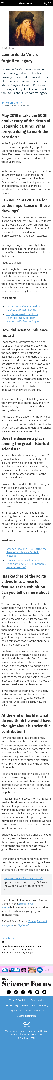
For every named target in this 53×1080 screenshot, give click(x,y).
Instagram (7, 925)
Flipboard (23, 925)
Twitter (32, 921)
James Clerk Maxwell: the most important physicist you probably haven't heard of (26, 564)
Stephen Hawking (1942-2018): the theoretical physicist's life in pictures (26, 552)
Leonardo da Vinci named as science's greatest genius (23, 307)
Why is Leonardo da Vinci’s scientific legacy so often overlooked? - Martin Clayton (23, 318)
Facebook (42, 921)
